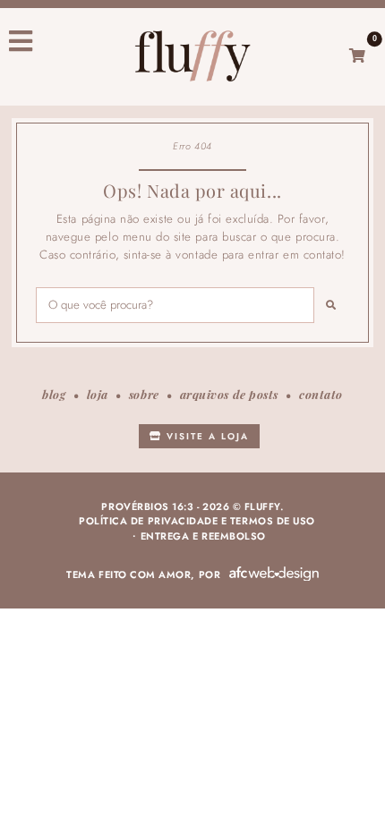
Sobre (144, 394)
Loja (97, 394)
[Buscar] (331, 305)
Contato (321, 394)
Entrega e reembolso (203, 536)
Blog (53, 394)
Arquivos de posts (229, 394)
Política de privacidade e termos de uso (197, 521)
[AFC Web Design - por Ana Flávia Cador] (274, 574)
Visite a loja (205, 436)
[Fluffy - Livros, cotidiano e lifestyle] (192, 56)
